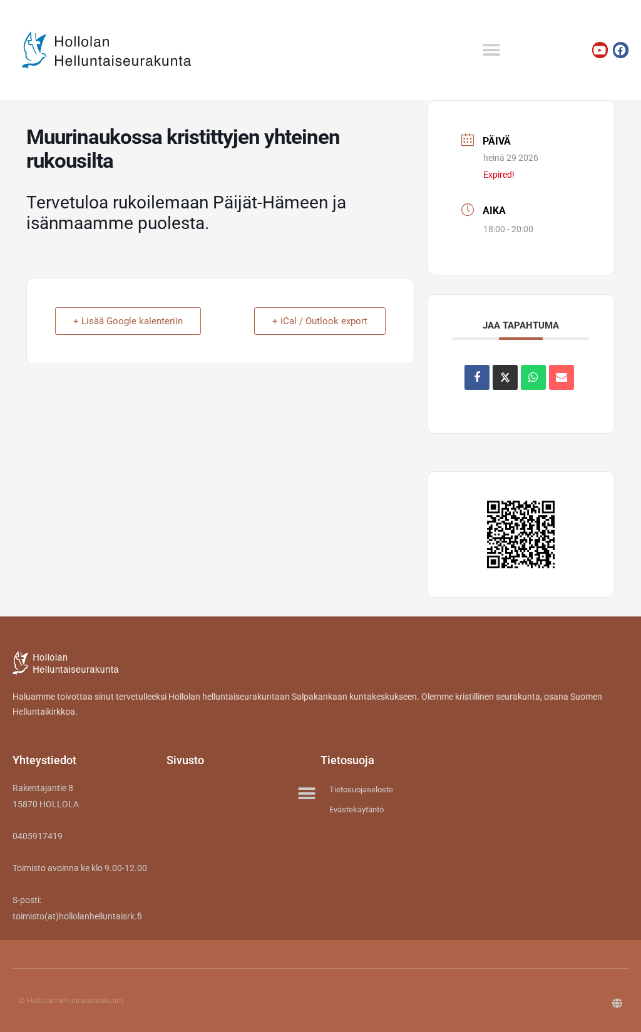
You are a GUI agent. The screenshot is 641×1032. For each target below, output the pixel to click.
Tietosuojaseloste (361, 789)
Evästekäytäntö (356, 809)
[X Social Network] (505, 377)
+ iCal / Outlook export (319, 321)
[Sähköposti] (561, 377)
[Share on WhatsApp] (533, 377)
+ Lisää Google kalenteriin (128, 321)
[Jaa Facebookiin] (477, 377)
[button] (491, 50)
